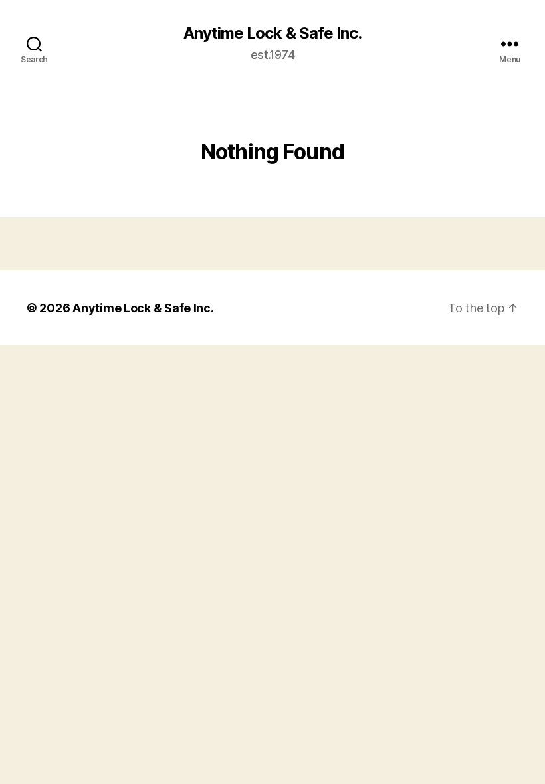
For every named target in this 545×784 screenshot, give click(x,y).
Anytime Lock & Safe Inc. (272, 33)
